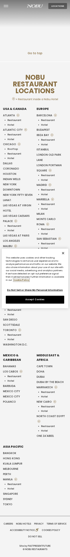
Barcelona (45, 115)
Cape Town (44, 366)
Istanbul (43, 149)
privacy (38, 523)
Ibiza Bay (43, 135)
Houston (9, 174)
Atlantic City (13, 130)
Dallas (7, 163)
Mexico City (11, 391)
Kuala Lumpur (12, 463)
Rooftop (12, 149)
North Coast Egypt (51, 416)
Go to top (35, 53)
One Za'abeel (45, 436)
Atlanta (9, 115)
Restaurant (14, 120)
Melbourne (10, 469)
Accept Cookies (35, 299)
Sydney (8, 499)
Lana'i (7, 200)
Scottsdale (11, 325)
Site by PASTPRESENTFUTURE (35, 545)
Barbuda (9, 386)
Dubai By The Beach (50, 382)
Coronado (11, 168)
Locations (57, 6)
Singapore (10, 494)
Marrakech (45, 387)
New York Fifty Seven (17, 195)
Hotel (10, 125)
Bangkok (9, 453)
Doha (40, 371)
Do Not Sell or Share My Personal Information (35, 289)
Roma (41, 224)
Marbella (43, 199)
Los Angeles (11, 241)
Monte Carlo (46, 219)
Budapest (43, 130)
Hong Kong (11, 458)
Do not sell (35, 536)
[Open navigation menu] (5, 6)
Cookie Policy (21, 280)
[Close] (63, 253)
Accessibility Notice (22, 530)
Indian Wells (11, 179)
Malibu (8, 246)
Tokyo (7, 504)
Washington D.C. (15, 344)
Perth (7, 474)
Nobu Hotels (23, 523)
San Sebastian (47, 239)
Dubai (41, 377)
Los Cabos (11, 371)
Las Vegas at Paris (16, 235)
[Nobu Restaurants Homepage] (35, 6)
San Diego (10, 319)
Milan (40, 214)
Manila (8, 479)
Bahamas (9, 366)
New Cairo (44, 402)
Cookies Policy (51, 530)
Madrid (42, 185)
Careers (8, 523)
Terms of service (56, 523)
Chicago (10, 144)
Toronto (10, 330)
